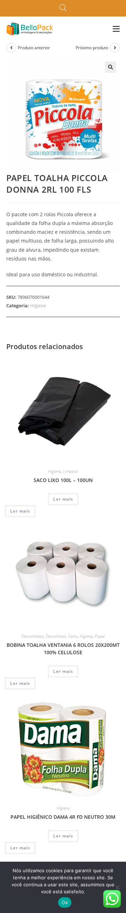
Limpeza (70, 471)
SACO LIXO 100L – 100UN (63, 480)
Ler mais (63, 499)
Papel (99, 636)
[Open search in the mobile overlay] (62, 8)
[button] (110, 67)
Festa (72, 636)
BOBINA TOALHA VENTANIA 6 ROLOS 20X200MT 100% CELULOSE (63, 649)
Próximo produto (92, 48)
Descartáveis (32, 636)
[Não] (117, 887)
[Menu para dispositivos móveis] (116, 28)
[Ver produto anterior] (11, 48)
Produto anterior (34, 48)
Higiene (38, 305)
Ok (65, 902)
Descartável (56, 636)
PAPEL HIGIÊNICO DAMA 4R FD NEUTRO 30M (62, 817)
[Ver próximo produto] (115, 48)
